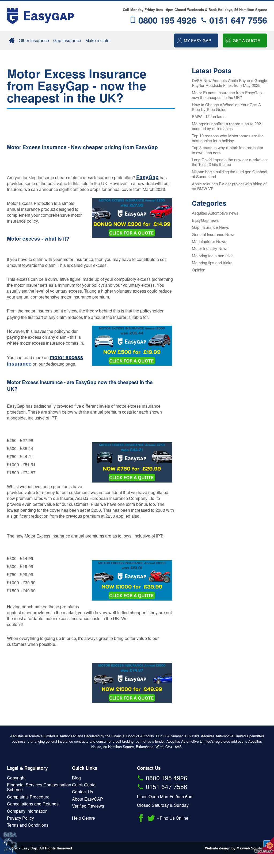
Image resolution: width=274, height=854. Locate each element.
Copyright (16, 778)
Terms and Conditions (27, 825)
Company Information (27, 811)
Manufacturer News (209, 241)
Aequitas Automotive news (215, 213)
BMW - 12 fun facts (209, 116)
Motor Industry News (210, 248)
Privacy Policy (20, 818)
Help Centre (83, 818)
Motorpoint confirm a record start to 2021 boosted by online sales (227, 126)
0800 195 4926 (167, 20)
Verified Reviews (88, 806)
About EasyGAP (87, 799)
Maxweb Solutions (252, 848)
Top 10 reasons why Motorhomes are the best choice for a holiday (228, 138)
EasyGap (147, 177)
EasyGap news (205, 220)
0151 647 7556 (238, 20)
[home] (12, 40)
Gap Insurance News (210, 227)
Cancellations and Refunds (33, 804)
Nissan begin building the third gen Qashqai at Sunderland (229, 174)
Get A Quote (246, 40)
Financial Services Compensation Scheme (39, 787)
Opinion (198, 270)
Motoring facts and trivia (213, 255)
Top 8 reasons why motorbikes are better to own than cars (227, 150)
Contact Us (82, 792)
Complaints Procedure (28, 797)
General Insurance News (213, 234)
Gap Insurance (67, 40)
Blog (76, 778)
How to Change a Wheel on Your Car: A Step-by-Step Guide (226, 107)
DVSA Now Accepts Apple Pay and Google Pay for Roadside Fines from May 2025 (229, 83)
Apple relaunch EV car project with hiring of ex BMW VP (229, 186)
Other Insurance (34, 40)
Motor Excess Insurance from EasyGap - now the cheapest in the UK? (228, 95)
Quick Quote (84, 785)
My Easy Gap (197, 40)
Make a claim (98, 40)
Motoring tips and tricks (212, 262)
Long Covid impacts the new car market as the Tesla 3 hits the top (229, 162)
